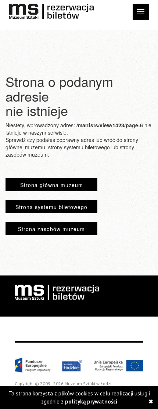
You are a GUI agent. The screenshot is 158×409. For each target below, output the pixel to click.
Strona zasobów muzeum (51, 229)
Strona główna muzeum (51, 185)
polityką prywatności (91, 401)
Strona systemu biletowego (51, 207)
